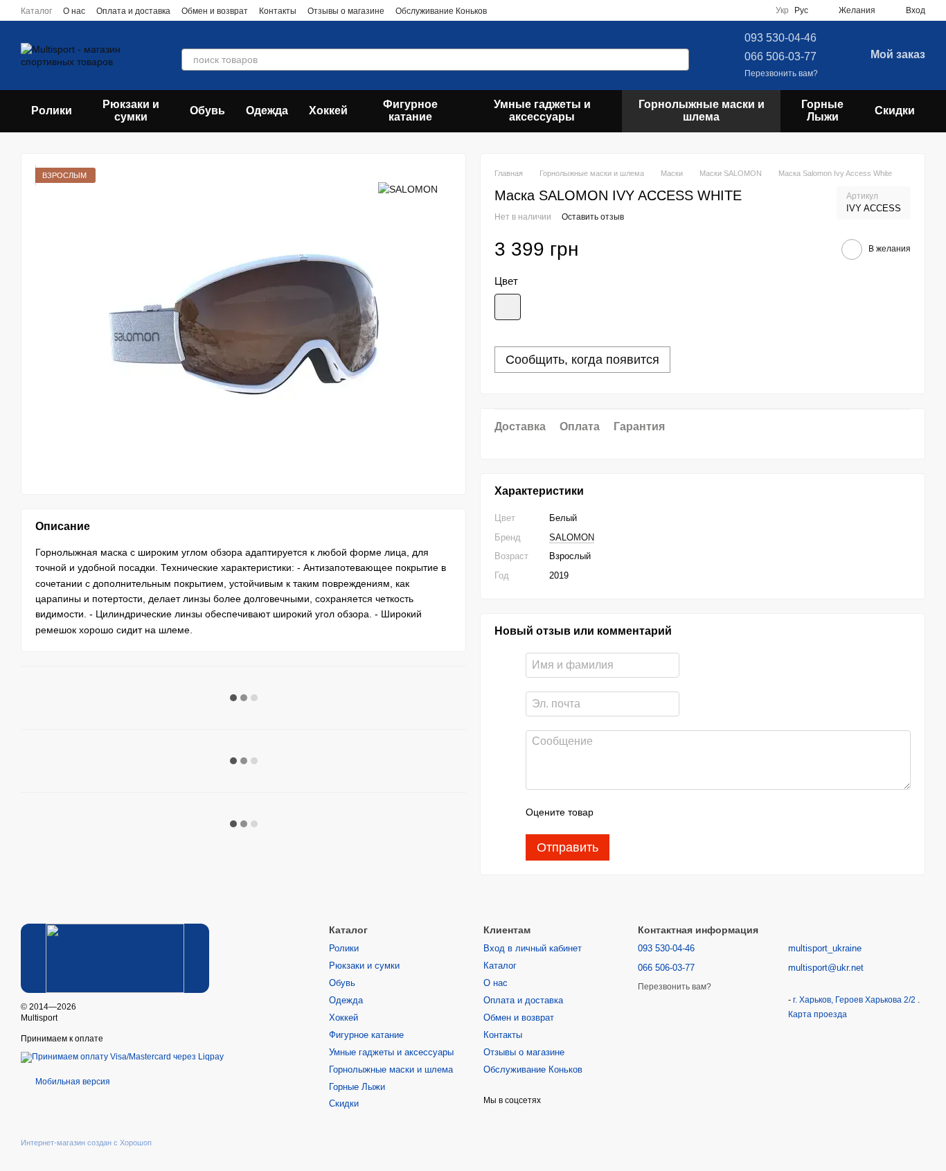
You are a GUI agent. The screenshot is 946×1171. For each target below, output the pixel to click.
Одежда (267, 110)
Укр (782, 10)
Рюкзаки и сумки (130, 110)
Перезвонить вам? (781, 73)
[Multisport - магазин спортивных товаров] (115, 957)
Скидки (895, 110)
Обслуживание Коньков (441, 11)
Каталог (36, 11)
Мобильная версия (71, 1081)
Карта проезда (817, 1014)
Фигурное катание (410, 110)
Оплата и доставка (133, 11)
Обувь (207, 110)
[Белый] (507, 307)
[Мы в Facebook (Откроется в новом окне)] (506, 10)
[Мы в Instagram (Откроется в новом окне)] (522, 10)
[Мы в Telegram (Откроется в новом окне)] (539, 10)
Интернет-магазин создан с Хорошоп (86, 1142)
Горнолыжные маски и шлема (702, 110)
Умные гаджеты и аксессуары (542, 110)
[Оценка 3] (661, 812)
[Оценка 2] (638, 812)
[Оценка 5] (705, 812)
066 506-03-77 (780, 56)
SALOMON (571, 537)
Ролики (51, 110)
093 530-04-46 (780, 38)
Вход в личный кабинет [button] (532, 948)
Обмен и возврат (214, 11)
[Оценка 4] (683, 812)
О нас (74, 11)
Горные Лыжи (822, 110)
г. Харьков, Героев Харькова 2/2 (855, 1000)
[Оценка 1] (616, 812)
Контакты (277, 11)
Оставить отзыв (593, 217)
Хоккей (328, 110)
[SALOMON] (408, 188)
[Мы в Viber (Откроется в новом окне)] (556, 10)
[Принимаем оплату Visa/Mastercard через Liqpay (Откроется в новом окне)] (122, 1057)
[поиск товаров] (678, 60)
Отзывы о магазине (345, 11)
